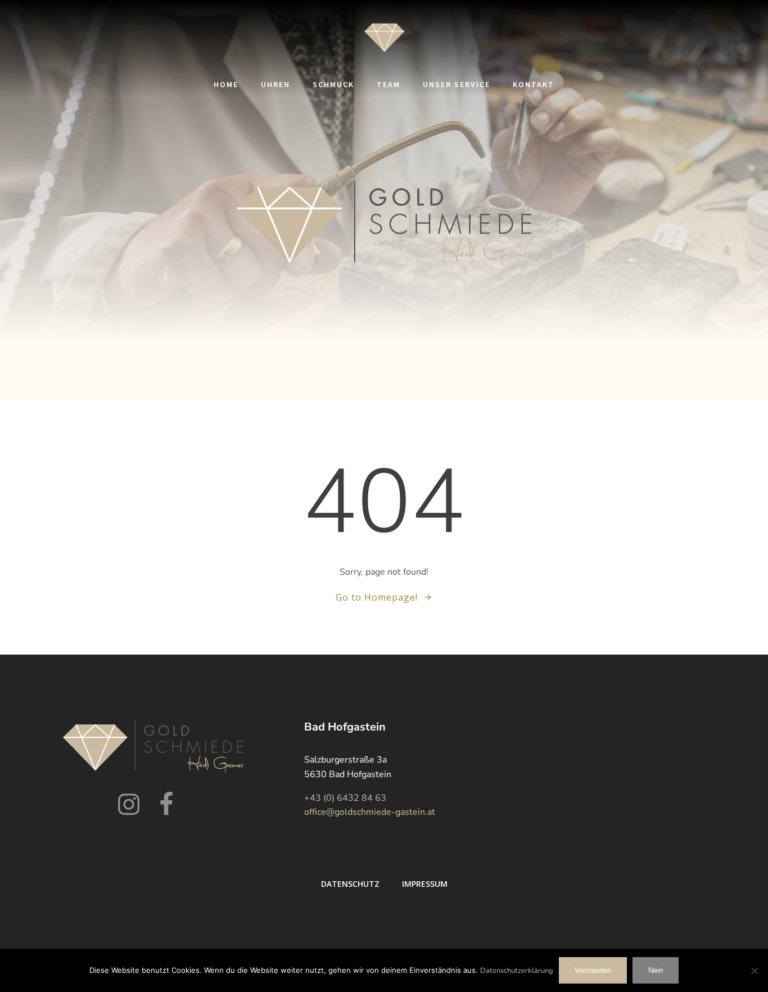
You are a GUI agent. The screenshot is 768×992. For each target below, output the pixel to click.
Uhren (275, 84)
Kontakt (533, 84)
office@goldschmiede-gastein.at (369, 812)
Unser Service (456, 84)
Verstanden (593, 970)
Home (226, 84)
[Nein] (754, 970)
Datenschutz (350, 883)
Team (388, 84)
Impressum (425, 883)
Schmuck (333, 84)
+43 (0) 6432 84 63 (345, 798)
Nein (655, 970)
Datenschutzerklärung (516, 971)
